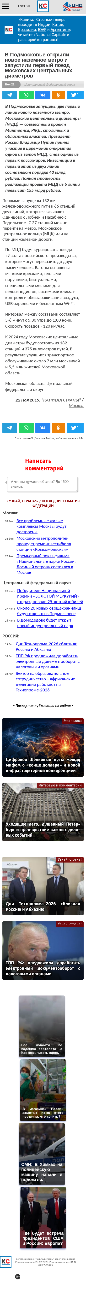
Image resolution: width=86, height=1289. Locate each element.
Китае (57, 25)
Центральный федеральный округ (49, 84)
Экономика (73, 721)
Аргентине (60, 30)
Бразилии (27, 30)
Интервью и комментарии (60, 785)
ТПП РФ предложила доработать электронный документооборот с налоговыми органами (48, 662)
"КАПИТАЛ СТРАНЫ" (61, 400)
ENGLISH (24, 6)
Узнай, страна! (70, 860)
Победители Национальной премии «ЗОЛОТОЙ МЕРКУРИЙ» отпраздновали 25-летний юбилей (50, 596)
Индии (44, 25)
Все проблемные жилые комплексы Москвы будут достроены (41, 526)
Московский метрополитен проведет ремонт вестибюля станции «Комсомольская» (43, 544)
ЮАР (42, 30)
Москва (76, 406)
